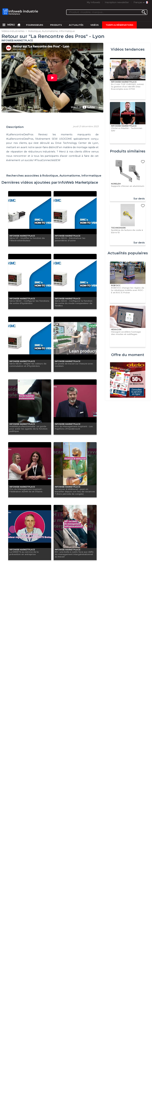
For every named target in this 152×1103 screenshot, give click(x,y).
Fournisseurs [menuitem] (34, 25)
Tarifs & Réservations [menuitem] (119, 25)
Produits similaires (127, 151)
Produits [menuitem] (56, 25)
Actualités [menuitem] (76, 25)
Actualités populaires (128, 253)
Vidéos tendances (128, 49)
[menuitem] (3, 25)
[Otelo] (127, 380)
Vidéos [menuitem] (94, 25)
